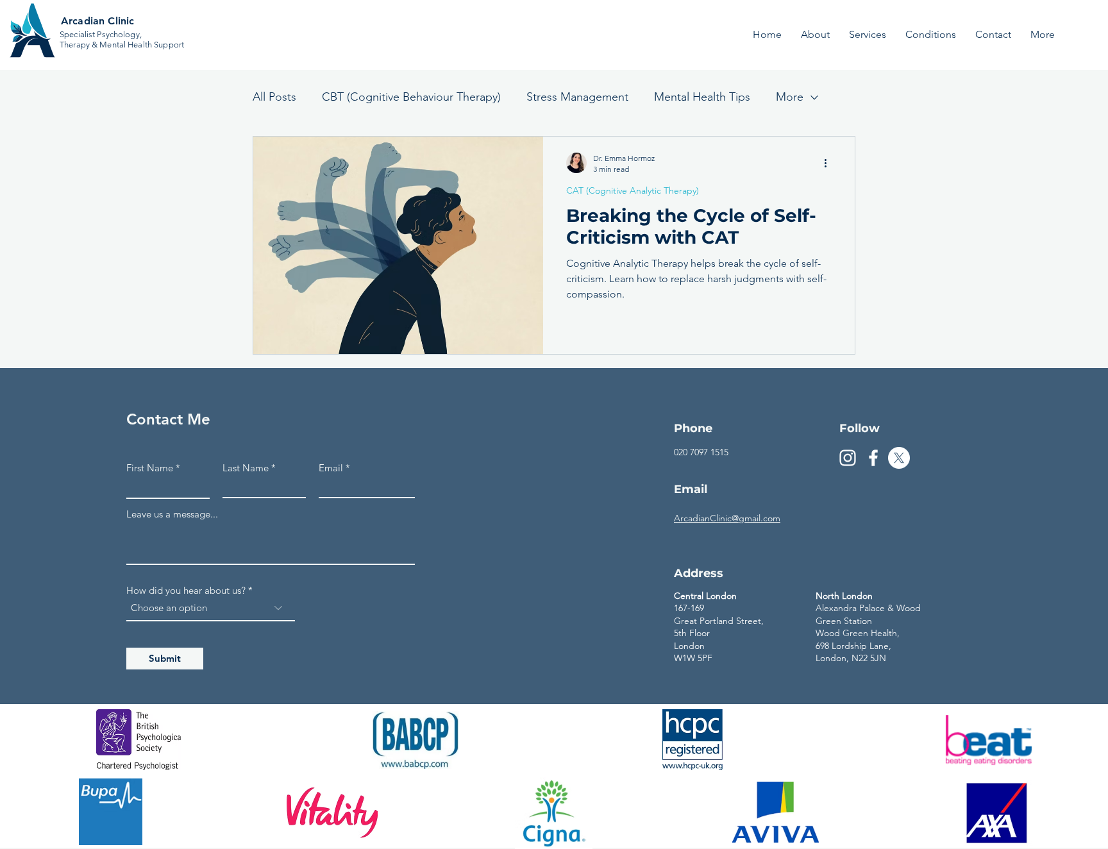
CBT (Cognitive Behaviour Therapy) (411, 97)
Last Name (245, 468)
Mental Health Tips (702, 97)
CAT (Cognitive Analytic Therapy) (632, 190)
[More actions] (829, 163)
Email (331, 468)
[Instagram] (848, 458)
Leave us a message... (172, 514)
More (789, 97)
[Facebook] (873, 458)
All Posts (274, 97)
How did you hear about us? (186, 590)
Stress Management (577, 97)
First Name (149, 468)
